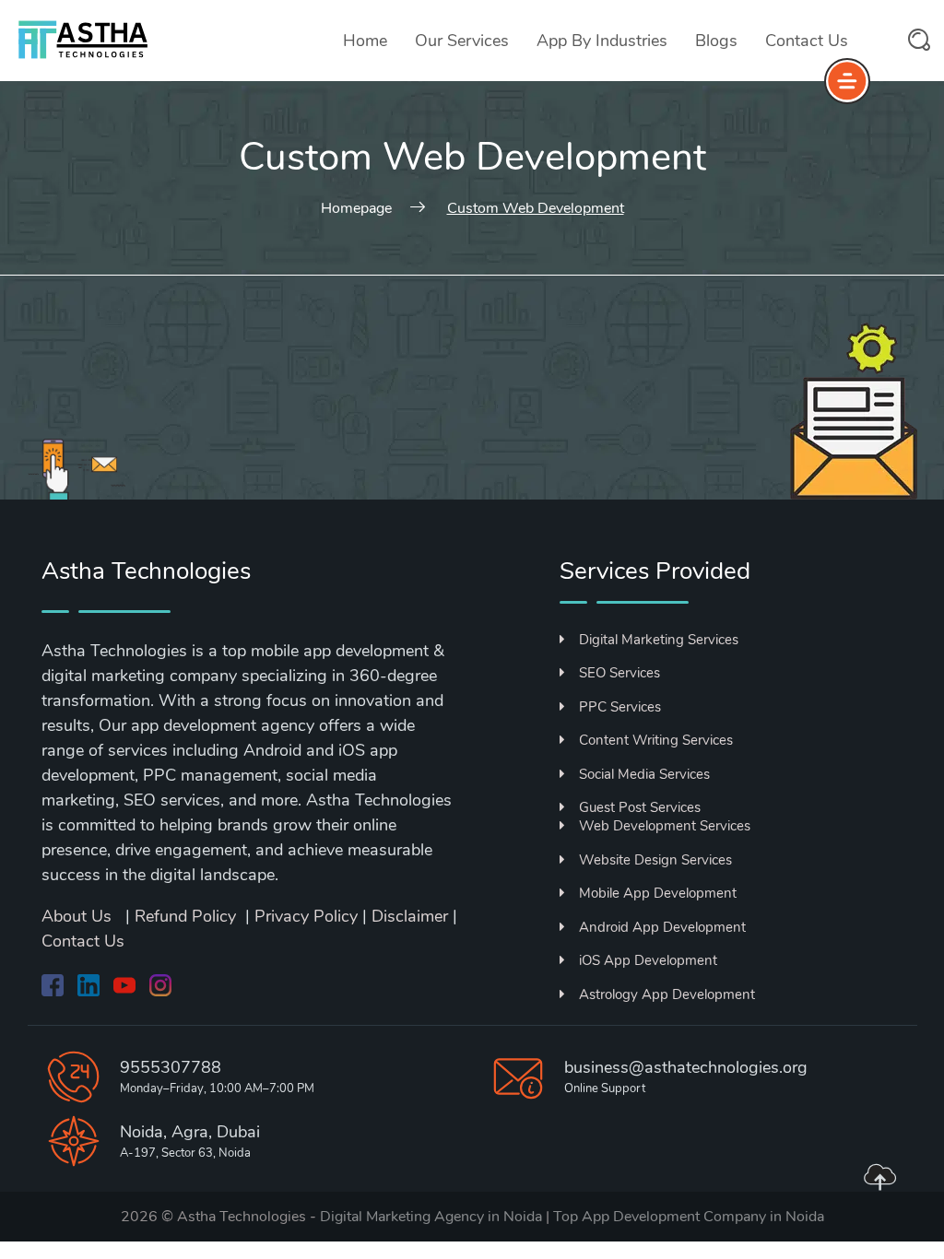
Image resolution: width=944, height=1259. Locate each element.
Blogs (716, 40)
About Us (78, 916)
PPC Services (620, 707)
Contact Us (806, 40)
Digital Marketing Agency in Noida (431, 1216)
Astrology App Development (667, 994)
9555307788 (170, 1067)
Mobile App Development (658, 893)
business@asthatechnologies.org (686, 1067)
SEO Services (619, 673)
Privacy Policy (306, 916)
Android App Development (662, 927)
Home (365, 40)
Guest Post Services (640, 807)
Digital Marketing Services (658, 639)
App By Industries (602, 40)
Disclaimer (410, 916)
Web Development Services (664, 826)
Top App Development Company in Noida (688, 1216)
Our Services (462, 40)
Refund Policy (185, 916)
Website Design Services (655, 860)
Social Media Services (644, 774)
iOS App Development (648, 960)
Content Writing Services (656, 740)
